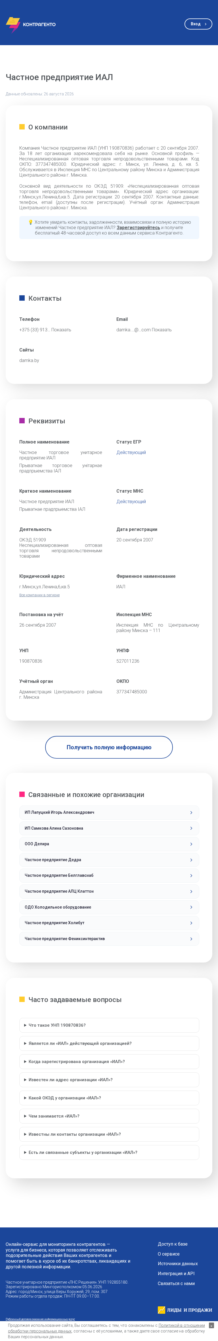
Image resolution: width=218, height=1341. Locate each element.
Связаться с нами (176, 1283)
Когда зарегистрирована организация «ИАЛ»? (77, 1061)
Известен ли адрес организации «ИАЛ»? (71, 1079)
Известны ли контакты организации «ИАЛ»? (75, 1134)
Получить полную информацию (109, 747)
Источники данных (178, 1263)
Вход (196, 24)
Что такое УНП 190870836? (57, 1025)
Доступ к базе (173, 1244)
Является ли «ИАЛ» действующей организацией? (80, 1043)
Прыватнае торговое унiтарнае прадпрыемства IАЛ (60, 468)
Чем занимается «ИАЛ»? (54, 1116)
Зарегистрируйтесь (138, 227)
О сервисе (169, 1254)
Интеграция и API (176, 1273)
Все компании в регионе (39, 595)
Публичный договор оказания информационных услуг (40, 1319)
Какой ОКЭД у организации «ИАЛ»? (65, 1098)
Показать (61, 329)
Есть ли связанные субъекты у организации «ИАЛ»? (83, 1152)
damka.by (29, 360)
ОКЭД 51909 (32, 540)
